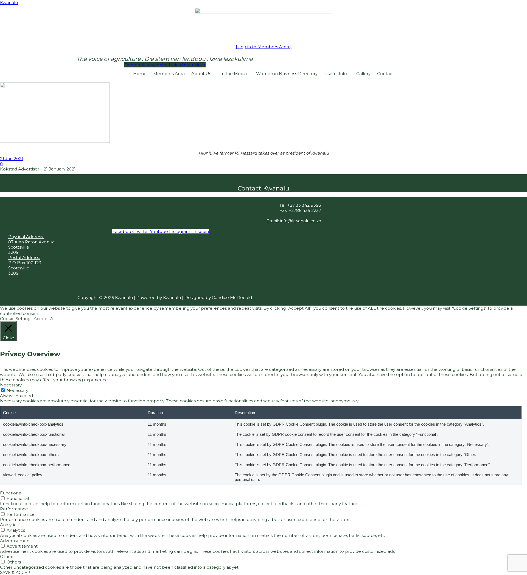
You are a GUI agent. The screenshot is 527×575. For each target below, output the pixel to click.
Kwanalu (9, 2)
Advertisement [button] (15, 540)
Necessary (17, 390)
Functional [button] (11, 493)
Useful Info (335, 73)
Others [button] (7, 556)
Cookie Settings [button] (16, 318)
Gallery (363, 73)
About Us (201, 73)
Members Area (169, 73)
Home (140, 73)
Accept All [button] (44, 318)
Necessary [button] (11, 385)
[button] (202, 73)
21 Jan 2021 (11, 158)
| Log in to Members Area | (263, 46)
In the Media (233, 73)
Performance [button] (14, 508)
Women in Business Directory (287, 73)
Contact (385, 73)
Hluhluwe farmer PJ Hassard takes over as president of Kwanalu (263, 153)
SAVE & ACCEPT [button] (16, 572)
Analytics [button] (9, 524)
